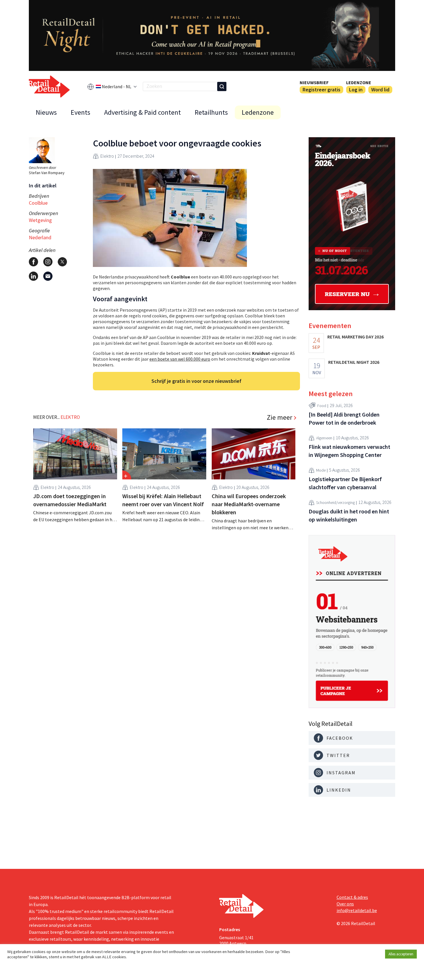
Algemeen (324, 437)
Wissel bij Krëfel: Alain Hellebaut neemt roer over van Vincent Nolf (163, 500)
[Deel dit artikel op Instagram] (47, 261)
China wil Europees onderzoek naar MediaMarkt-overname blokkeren (249, 504)
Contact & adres (352, 897)
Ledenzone (358, 82)
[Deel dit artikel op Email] (47, 276)
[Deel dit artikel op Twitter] (62, 261)
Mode (321, 470)
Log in (356, 89)
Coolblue (38, 202)
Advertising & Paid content (142, 112)
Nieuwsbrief (314, 82)
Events (80, 112)
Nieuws (46, 112)
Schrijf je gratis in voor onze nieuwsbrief (196, 381)
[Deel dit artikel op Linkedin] (33, 276)
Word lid (380, 89)
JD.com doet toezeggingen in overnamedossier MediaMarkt (69, 500)
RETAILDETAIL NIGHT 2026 (353, 362)
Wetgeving (40, 220)
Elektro (107, 156)
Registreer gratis (321, 89)
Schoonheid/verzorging (335, 502)
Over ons (345, 904)
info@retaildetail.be (357, 910)
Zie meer (279, 417)
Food (321, 405)
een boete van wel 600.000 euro (179, 359)
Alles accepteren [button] (401, 954)
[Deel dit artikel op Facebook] (33, 261)
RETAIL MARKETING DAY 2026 (355, 337)
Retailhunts (211, 112)
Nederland (40, 237)
